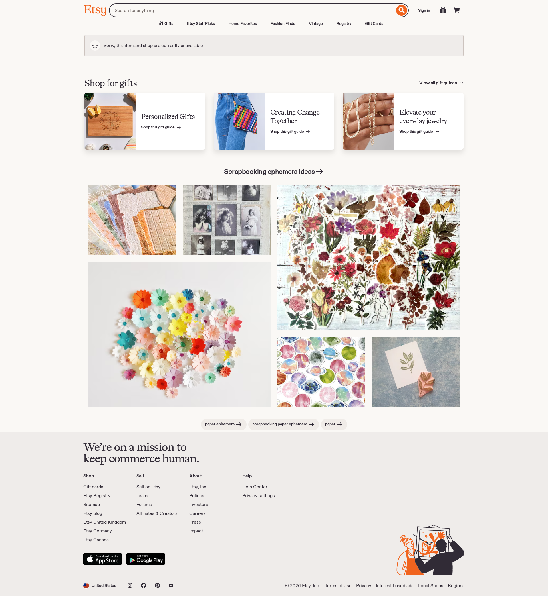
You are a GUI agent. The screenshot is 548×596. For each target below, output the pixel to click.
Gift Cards (374, 23)
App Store (102, 559)
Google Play (145, 559)
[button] (99, 585)
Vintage (316, 23)
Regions (456, 585)
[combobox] (252, 10)
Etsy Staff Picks (201, 23)
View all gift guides (438, 82)
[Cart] (457, 10)
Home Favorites (243, 23)
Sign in (424, 10)
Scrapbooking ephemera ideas (269, 171)
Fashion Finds (283, 23)
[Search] (402, 10)
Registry (344, 23)
